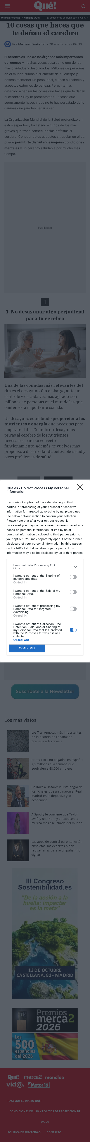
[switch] (73, 577)
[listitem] (45, 567)
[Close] (81, 488)
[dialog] (45, 571)
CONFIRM (27, 648)
